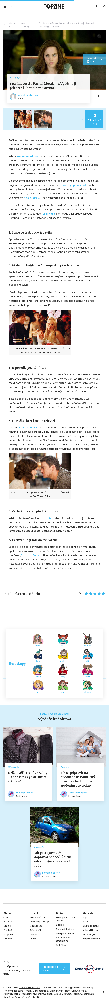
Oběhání (81, 990)
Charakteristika (90, 925)
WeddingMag (87, 993)
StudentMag (51, 993)
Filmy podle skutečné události (67, 919)
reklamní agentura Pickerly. (17, 990)
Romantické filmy (65, 929)
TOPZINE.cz (4, 25)
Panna (38, 645)
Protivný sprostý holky (75, 185)
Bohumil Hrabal (90, 930)
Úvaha (85, 921)
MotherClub (70, 990)
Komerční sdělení (25, 792)
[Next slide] (80, 119)
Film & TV (12, 25)
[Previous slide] (9, 119)
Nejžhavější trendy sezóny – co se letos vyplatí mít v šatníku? (27, 777)
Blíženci (87, 692)
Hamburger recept (40, 921)
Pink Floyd (61, 945)
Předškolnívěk (28, 993)
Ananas (34, 934)
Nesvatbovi (47, 518)
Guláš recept (36, 925)
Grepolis (7, 938)
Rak (63, 692)
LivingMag (8, 997)
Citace (6, 917)
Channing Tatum (31, 555)
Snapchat (8, 934)
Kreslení (7, 930)
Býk (62, 645)
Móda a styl (14, 767)
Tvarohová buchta (39, 917)
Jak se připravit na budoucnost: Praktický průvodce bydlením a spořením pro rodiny (78, 779)
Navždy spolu (31, 197)
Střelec (63, 661)
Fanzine (40, 993)
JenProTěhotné (11, 993)
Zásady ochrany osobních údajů (17, 972)
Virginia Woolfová (91, 938)
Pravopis (7, 921)
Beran (88, 676)
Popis (85, 917)
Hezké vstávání (28, 427)
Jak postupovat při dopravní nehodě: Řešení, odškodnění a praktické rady (53, 859)
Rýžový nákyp (37, 930)
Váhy (63, 676)
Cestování (39, 847)
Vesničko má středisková (63, 939)
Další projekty (10, 966)
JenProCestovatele (69, 993)
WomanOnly (56, 990)
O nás (6, 962)
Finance (65, 767)
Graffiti (7, 925)
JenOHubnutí (32, 997)
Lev (38, 692)
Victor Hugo (88, 934)
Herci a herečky (25, 25)
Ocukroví (19, 997)
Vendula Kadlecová (28, 95)
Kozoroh (88, 645)
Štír (87, 661)
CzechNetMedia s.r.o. (29, 987)
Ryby (38, 661)
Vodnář (38, 676)
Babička (60, 924)
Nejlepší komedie (65, 933)
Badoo (33, 938)
